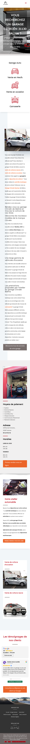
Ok (5, 741)
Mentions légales (15, 716)
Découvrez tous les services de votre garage (15, 347)
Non (9, 741)
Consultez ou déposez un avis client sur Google (15, 689)
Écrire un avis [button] (8, 655)
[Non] (28, 738)
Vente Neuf (21, 712)
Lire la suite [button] (6, 675)
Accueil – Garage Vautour (11, 712)
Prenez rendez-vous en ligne (13, 463)
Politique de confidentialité (18, 741)
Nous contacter (23, 714)
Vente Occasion (7, 714)
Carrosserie (15, 714)
